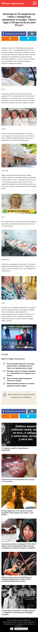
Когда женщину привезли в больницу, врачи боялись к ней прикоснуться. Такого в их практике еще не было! (21, 366)
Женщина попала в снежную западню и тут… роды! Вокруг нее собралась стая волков (21, 373)
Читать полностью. (21, 629)
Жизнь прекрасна (12, 3)
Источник (4, 354)
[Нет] (36, 625)
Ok (12, 629)
